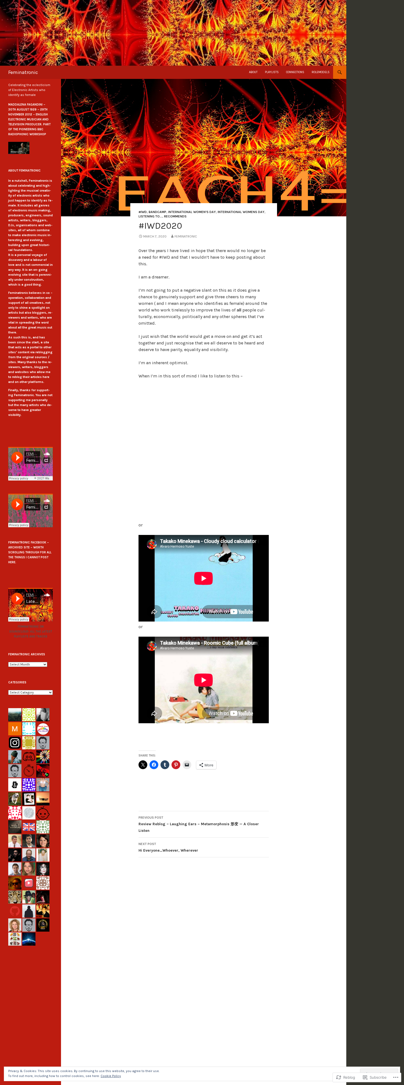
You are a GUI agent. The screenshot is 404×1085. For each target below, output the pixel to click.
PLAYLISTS (272, 72)
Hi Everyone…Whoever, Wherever (168, 847)
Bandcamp (157, 212)
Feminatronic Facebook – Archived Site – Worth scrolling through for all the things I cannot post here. (29, 552)
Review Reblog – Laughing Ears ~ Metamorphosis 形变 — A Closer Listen (199, 824)
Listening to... (150, 216)
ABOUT (253, 72)
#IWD (143, 212)
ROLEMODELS (321, 72)
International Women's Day (192, 212)
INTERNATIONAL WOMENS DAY (241, 212)
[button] (18, 148)
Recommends (175, 216)
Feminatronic (23, 72)
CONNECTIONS (295, 72)
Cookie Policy (111, 1076)
